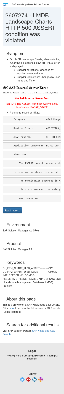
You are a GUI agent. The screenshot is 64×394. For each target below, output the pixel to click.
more (12, 308)
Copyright (52, 355)
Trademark (32, 358)
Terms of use (21, 355)
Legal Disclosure (37, 355)
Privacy (10, 355)
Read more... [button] (12, 210)
